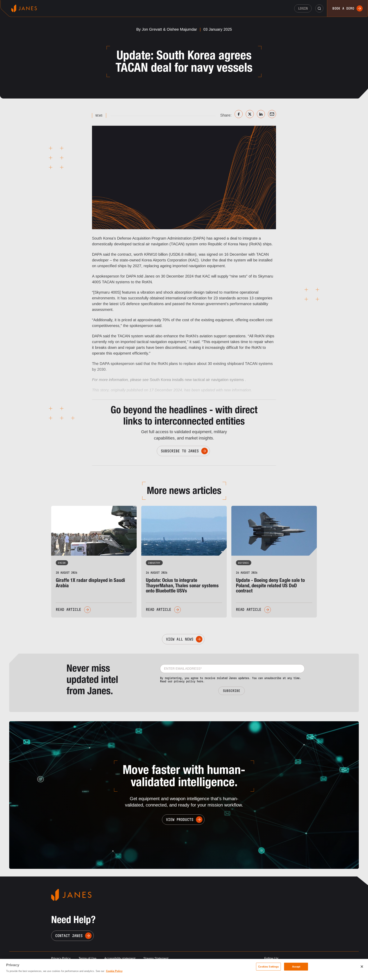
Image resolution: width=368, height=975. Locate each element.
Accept (296, 966)
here (200, 681)
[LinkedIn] (261, 114)
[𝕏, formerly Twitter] (250, 114)
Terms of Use (87, 958)
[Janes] (24, 8)
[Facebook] (239, 114)
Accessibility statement (119, 958)
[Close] (362, 966)
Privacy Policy (61, 958)
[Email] (272, 114)
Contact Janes (69, 936)
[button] (319, 8)
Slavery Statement (155, 958)
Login (303, 8)
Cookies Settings (268, 966)
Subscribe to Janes (180, 451)
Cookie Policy (114, 971)
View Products (179, 819)
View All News (179, 639)
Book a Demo (343, 8)
